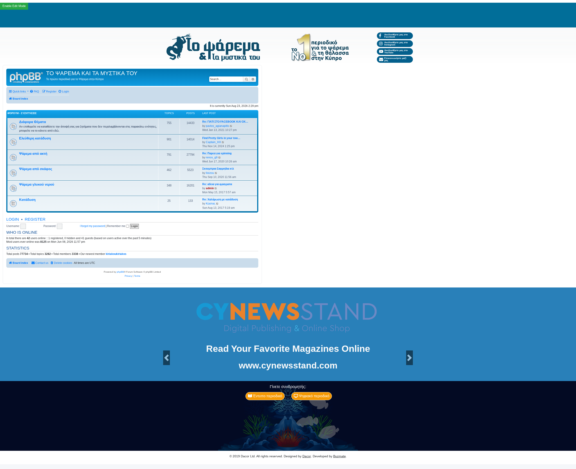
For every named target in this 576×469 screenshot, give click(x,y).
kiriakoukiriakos (116, 254)
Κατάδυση (27, 200)
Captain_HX (213, 142)
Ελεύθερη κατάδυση (35, 138)
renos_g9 (212, 157)
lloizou (210, 173)
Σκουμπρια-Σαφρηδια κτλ (218, 168)
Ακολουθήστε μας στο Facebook (396, 35)
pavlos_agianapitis (217, 126)
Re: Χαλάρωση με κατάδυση (220, 199)
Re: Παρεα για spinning (217, 153)
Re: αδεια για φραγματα (217, 184)
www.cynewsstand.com (288, 365)
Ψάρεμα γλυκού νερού (36, 184)
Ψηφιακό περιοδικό (313, 396)
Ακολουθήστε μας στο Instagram (396, 43)
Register (35, 219)
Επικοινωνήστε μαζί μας (395, 59)
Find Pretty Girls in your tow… (221, 138)
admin (210, 188)
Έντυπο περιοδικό (267, 396)
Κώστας (210, 203)
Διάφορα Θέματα (32, 122)
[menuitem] (34, 92)
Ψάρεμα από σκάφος (35, 169)
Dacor (306, 456)
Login (12, 219)
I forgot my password (92, 226)
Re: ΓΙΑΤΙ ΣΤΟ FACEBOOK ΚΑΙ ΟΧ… (225, 121)
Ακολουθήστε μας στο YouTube (396, 51)
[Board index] (26, 77)
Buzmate (339, 456)
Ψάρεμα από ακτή (33, 153)
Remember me (116, 226)
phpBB (120, 272)
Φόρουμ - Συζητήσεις (22, 113)
